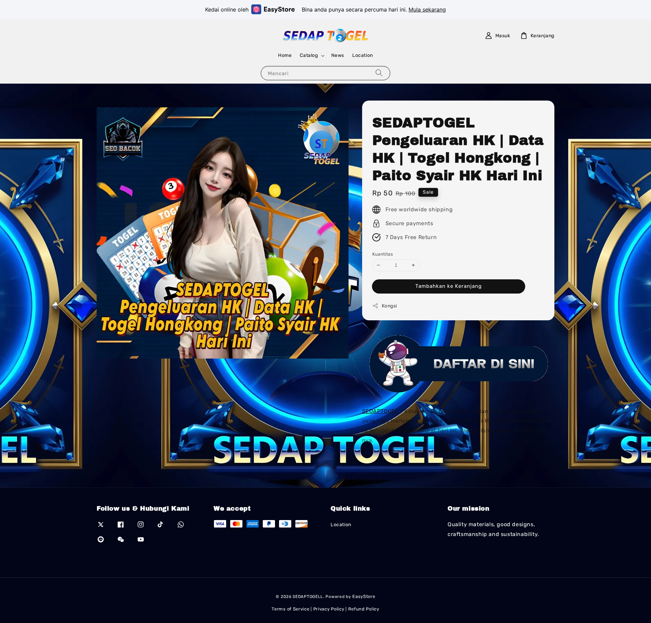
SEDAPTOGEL (380, 411)
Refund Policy (363, 608)
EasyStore (363, 596)
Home (285, 55)
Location (362, 55)
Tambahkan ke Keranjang (448, 286)
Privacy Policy (328, 608)
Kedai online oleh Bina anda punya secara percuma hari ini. (325, 9)
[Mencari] (379, 73)
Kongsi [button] (389, 305)
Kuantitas (382, 253)
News (337, 55)
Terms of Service (290, 608)
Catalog (309, 55)
